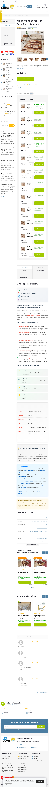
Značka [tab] (40, 270)
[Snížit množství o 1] (33, 113)
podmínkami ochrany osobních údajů (23, 730)
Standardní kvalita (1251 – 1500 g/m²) (38, 531)
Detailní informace (20, 68)
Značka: (20, 87)
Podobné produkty (24, 277)
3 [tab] (33, 587)
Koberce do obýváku (22, 758)
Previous (43, 552)
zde (33, 781)
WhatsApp (20, 491)
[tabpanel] (24, 570)
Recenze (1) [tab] (40, 267)
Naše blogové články (38, 760)
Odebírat (41, 726)
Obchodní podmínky (6, 756)
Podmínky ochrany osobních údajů (7, 768)
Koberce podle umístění (22, 769)
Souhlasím (40, 781)
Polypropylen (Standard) (41, 538)
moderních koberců (22, 476)
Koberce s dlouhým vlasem (27, 481)
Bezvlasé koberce (24, 479)
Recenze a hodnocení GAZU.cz (40, 762)
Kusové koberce (7, 25)
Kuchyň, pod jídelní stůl (42, 521)
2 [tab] (32, 587)
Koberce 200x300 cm (22, 763)
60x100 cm (23, 566)
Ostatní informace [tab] (25, 274)
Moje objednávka (5, 758)
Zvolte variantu (26, 79)
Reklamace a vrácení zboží (7, 760)
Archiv (2, 196)
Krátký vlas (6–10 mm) (42, 528)
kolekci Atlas (23, 487)
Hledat (29, 6)
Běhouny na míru (7, 28)
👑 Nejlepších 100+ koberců (23, 756)
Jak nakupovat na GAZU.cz (7, 765)
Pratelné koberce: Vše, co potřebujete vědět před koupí (7, 173)
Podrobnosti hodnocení (32, 27)
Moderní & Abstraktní (42, 535)
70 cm (24, 610)
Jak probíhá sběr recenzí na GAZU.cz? (7, 771)
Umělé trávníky (7, 35)
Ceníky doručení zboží (6, 763)
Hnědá (45, 517)
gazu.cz (34, 747)
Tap (32, 28)
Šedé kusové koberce (22, 760)
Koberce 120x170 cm (22, 762)
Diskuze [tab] (24, 270)
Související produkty (39, 274)
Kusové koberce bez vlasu (23, 765)
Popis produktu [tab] (24, 267)
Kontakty (2, 1)
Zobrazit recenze (15, 704)
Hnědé (31, 93)
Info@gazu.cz (21, 744)
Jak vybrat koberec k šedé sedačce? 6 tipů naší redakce (7, 149)
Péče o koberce (7, 32)
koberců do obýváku (28, 470)
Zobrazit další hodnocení (42, 692)
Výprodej (5, 38)
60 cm (21, 610)
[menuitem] (6, 12)
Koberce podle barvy (25, 483)
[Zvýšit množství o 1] (33, 112)
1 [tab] (31, 587)
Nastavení (8, 784)
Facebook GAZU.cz (22, 747)
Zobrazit (24, 582)
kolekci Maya (44, 486)
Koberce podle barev (22, 767)
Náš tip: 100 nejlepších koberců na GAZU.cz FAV (8, 43)
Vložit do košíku (39, 112)
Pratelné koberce (21, 771)
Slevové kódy (36, 756)
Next (46, 552)
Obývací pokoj (33, 521)
